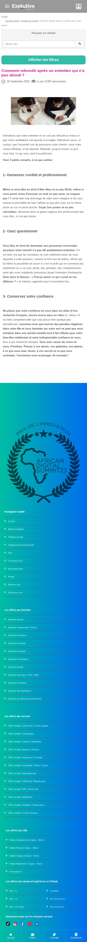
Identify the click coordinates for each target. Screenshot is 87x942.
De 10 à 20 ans (57, 899)
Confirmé (54, 891)
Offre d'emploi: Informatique (21, 734)
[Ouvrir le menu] (7, 6)
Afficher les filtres (43, 60)
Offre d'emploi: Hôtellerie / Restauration (26, 805)
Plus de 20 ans (57, 907)
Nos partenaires (15, 569)
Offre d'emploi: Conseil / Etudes (23, 813)
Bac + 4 (13, 899)
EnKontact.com (15, 592)
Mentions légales (16, 529)
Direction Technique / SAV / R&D (23, 675)
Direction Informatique (18, 659)
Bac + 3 (13, 891)
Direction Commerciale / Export (22, 627)
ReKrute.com (14, 584)
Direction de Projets (17, 683)
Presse (11, 577)
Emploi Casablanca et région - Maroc (27, 840)
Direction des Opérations (19, 691)
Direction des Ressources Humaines (25, 699)
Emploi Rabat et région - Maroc (24, 848)
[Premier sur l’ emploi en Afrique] (23, 6)
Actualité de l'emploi (29, 21)
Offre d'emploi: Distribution (20, 797)
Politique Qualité (15, 537)
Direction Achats (15, 619)
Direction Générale (16, 643)
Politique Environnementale (21, 545)
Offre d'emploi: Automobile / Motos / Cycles (28, 765)
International (15, 871)
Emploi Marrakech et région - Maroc (26, 864)
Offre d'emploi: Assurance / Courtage (25, 757)
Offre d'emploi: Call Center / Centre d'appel (28, 726)
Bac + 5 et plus (17, 907)
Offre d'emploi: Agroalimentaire (22, 773)
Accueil (4, 16)
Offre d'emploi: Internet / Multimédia (24, 741)
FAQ (10, 553)
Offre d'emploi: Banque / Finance (23, 749)
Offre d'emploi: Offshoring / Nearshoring (26, 781)
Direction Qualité (15, 667)
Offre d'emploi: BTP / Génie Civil (23, 789)
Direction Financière (17, 635)
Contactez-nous (15, 561)
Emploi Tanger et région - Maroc (24, 856)
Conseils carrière (12, 21)
